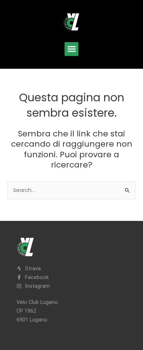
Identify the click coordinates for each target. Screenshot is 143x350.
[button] (71, 49)
